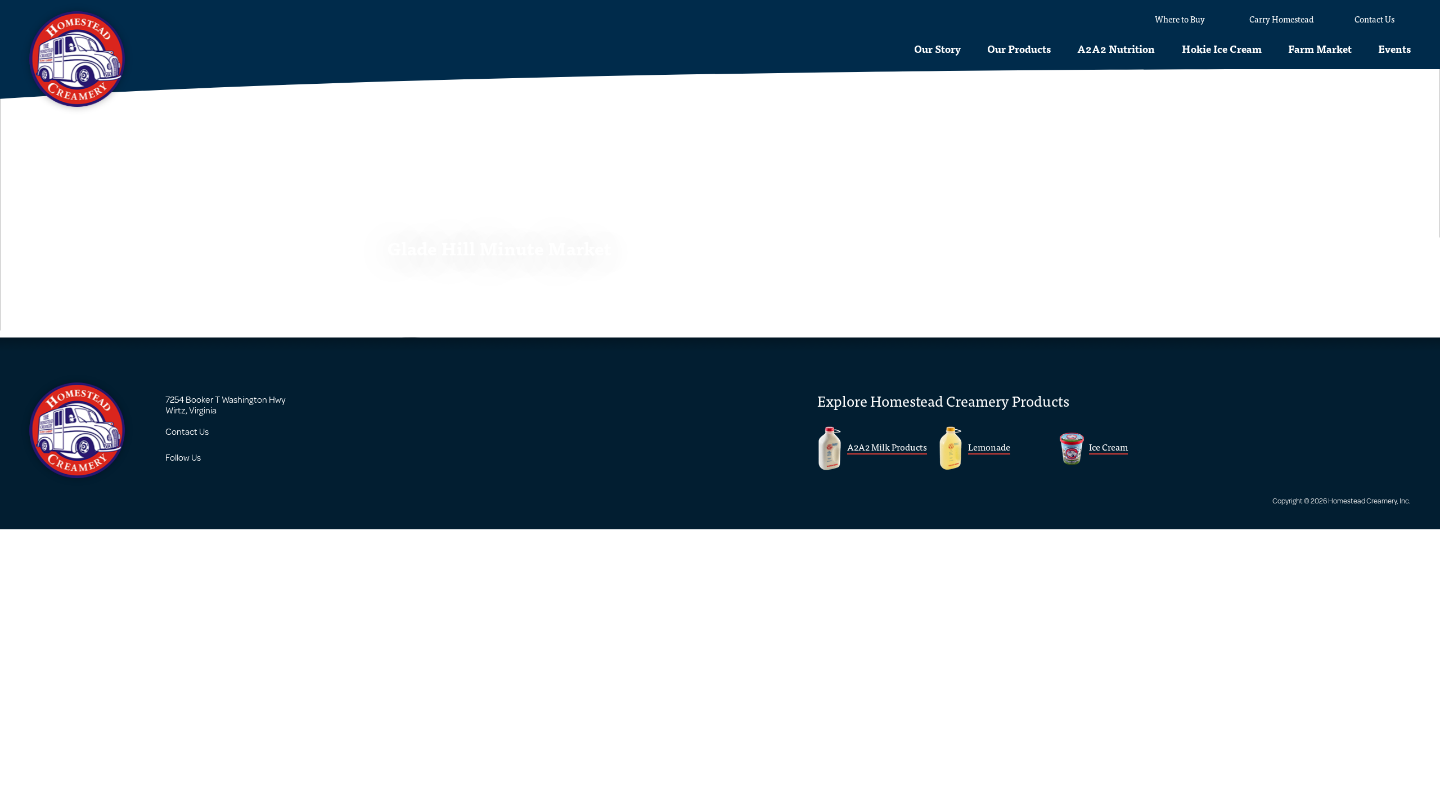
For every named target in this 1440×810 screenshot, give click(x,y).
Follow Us (183, 457)
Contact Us (187, 431)
